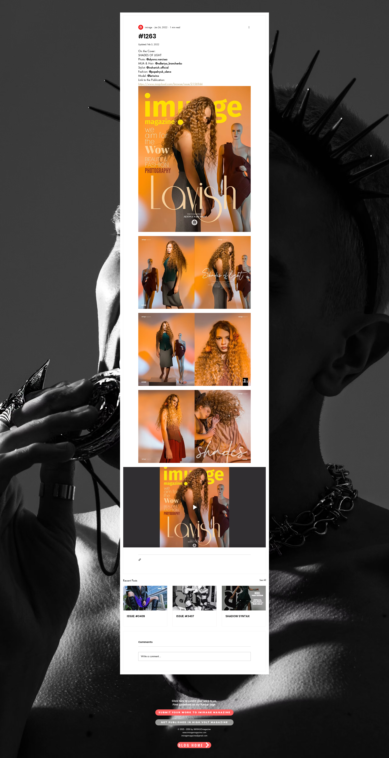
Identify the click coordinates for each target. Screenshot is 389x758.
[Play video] (194, 507)
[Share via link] (139, 559)
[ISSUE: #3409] (145, 598)
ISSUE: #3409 (136, 616)
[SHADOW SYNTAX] (244, 598)
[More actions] (249, 27)
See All (263, 580)
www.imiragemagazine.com (194, 732)
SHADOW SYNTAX (237, 616)
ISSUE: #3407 (185, 616)
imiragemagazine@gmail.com (194, 736)
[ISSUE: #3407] (195, 598)
